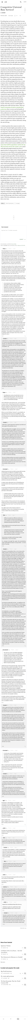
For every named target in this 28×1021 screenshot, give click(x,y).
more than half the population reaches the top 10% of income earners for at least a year (13, 146)
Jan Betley (5, 978)
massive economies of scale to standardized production (12, 108)
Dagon (4, 392)
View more (3, 962)
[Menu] (2, 2)
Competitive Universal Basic (11, 8)
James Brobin (5, 984)
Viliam (4, 248)
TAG (4, 515)
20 (16, 15)
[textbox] (13, 232)
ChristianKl (5, 469)
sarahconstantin (6, 973)
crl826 (4, 828)
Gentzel (3, 12)
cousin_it (5, 887)
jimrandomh (5, 649)
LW (6, 2)
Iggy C (4, 800)
